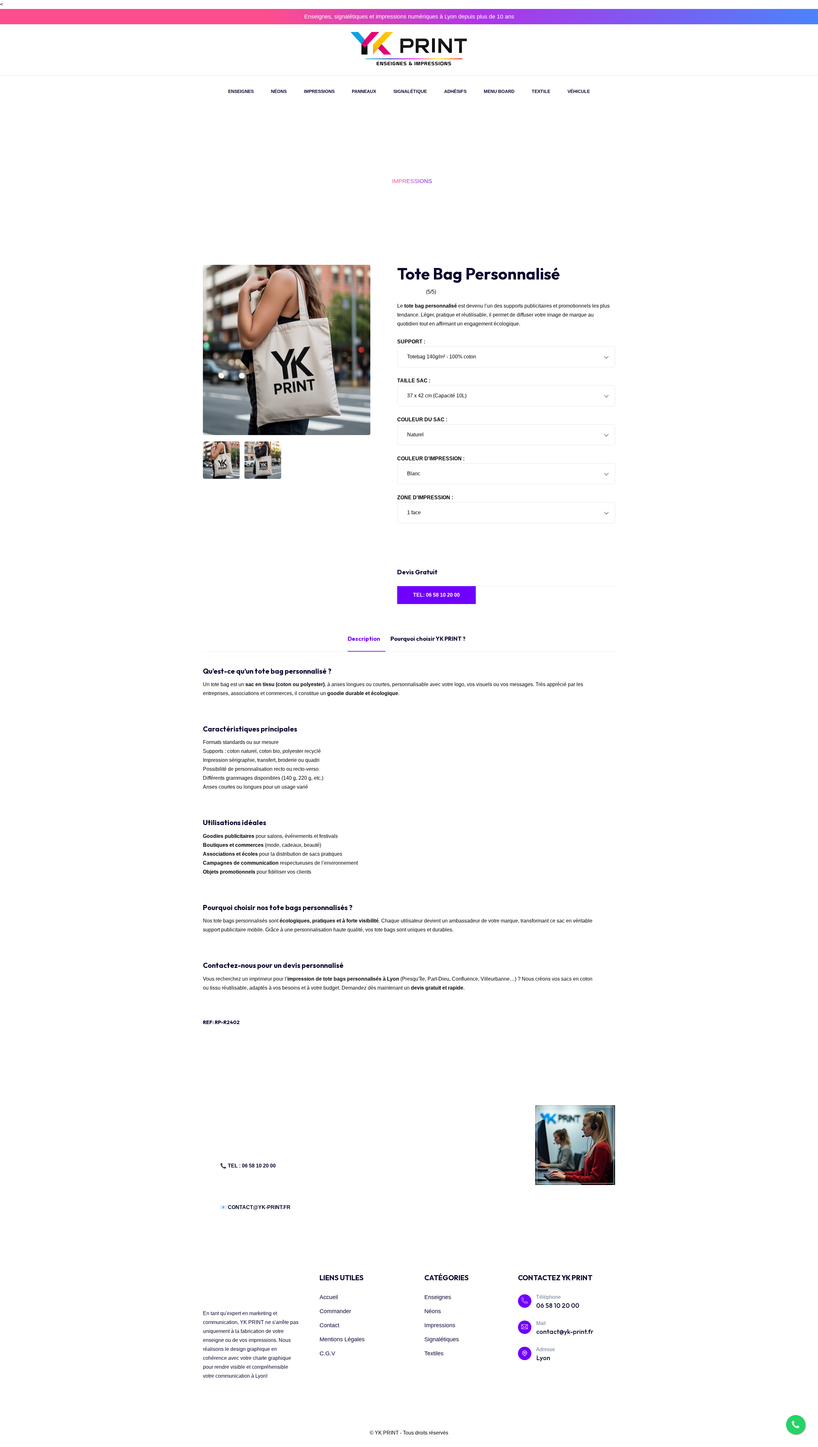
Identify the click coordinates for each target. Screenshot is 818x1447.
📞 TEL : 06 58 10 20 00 (248, 1165)
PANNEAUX (364, 91)
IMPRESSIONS (319, 91)
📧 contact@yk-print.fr (255, 1207)
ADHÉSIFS (455, 91)
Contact (329, 1325)
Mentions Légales (342, 1339)
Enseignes (437, 1297)
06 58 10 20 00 (557, 1305)
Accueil (329, 1297)
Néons (432, 1311)
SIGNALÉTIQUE (410, 91)
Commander (335, 1311)
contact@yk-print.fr (564, 1332)
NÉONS (279, 91)
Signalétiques (441, 1339)
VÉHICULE (578, 91)
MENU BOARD (499, 91)
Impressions (439, 1325)
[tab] (221, 460)
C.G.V (327, 1353)
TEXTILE (541, 91)
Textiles (434, 1353)
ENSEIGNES (241, 91)
